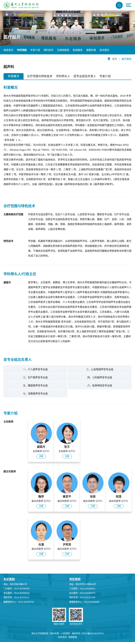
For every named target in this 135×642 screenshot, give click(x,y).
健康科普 (91, 50)
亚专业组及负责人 (84, 76)
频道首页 (8, 50)
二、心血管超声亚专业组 (99, 369)
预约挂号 (48, 50)
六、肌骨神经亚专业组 (99, 385)
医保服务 (78, 50)
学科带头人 (63, 76)
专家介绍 (35, 50)
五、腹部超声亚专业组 (35, 385)
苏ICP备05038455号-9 (93, 633)
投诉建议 (104, 50)
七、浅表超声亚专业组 (35, 393)
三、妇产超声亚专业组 (35, 377)
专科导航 (22, 50)
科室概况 (13, 76)
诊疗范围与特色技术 (39, 76)
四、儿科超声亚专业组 (99, 377)
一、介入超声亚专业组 (35, 369)
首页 (114, 59)
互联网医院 (63, 50)
